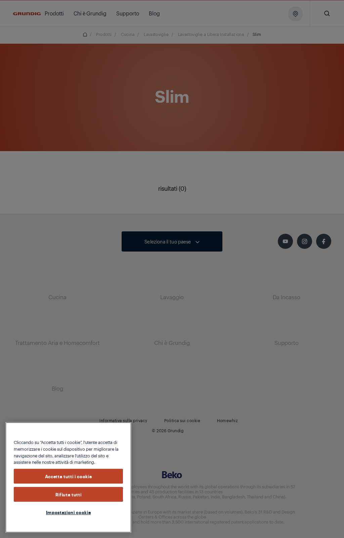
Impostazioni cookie (68, 512)
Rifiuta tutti (68, 494)
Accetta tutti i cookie (68, 476)
